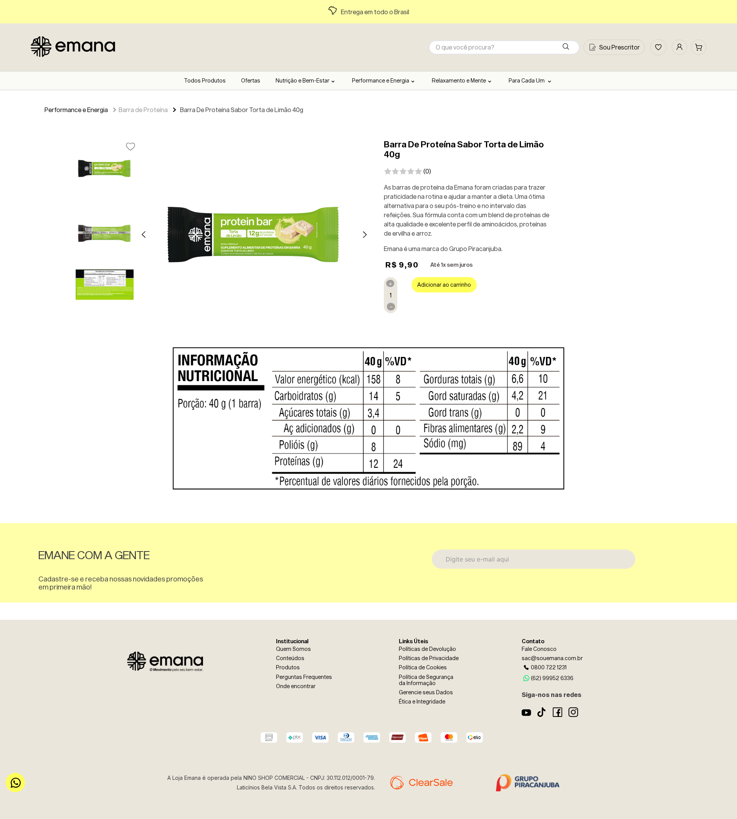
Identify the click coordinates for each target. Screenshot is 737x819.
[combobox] (504, 47)
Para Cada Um (527, 80)
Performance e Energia (380, 80)
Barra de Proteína (143, 109)
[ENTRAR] (679, 47)
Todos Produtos (205, 80)
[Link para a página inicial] (39, 110)
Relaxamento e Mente (459, 80)
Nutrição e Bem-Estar (302, 80)
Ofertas (250, 80)
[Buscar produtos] (567, 47)
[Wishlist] (658, 47)
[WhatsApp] (15, 782)
